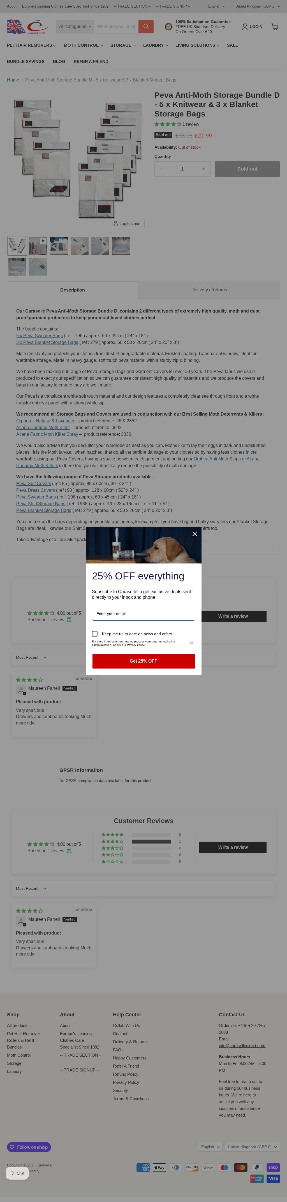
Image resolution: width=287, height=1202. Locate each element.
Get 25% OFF (143, 661)
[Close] (195, 534)
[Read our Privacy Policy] (192, 642)
